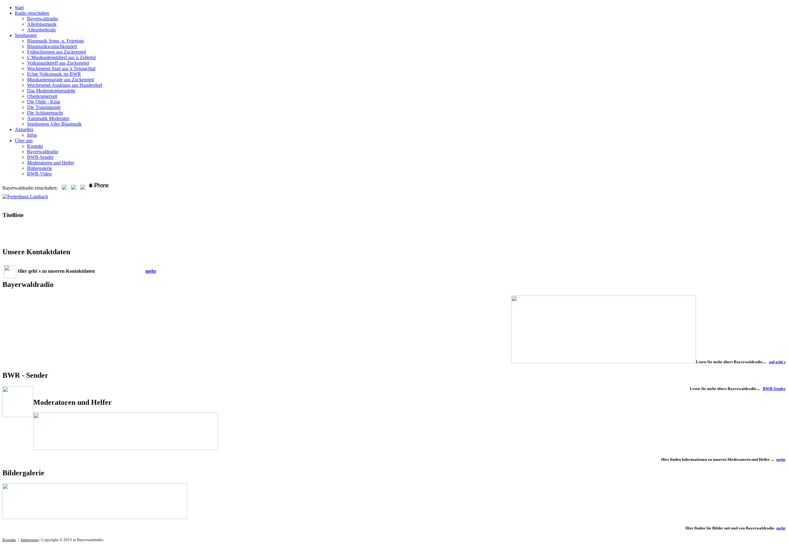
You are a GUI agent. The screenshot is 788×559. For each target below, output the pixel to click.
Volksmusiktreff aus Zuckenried (58, 63)
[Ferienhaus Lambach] (25, 196)
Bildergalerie (39, 168)
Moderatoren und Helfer (50, 162)
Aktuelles (24, 129)
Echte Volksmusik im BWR (54, 74)
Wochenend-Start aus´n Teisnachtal (61, 68)
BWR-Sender (40, 157)
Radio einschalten (32, 13)
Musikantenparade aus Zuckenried (60, 79)
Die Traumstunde (44, 107)
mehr (150, 271)
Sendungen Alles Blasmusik (54, 124)
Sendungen (26, 35)
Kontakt (35, 146)
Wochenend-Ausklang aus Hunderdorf (64, 85)
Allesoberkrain (41, 29)
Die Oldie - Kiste (43, 101)
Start (19, 7)
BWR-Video (39, 173)
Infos (32, 135)
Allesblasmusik (42, 24)
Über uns (24, 140)
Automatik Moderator (48, 118)
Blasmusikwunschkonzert (52, 46)
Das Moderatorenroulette (51, 90)
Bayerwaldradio (42, 18)
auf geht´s (777, 362)
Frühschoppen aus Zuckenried (56, 51)
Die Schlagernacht (45, 112)
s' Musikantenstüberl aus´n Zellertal (61, 57)
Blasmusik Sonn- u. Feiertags (55, 40)
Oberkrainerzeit (42, 96)
